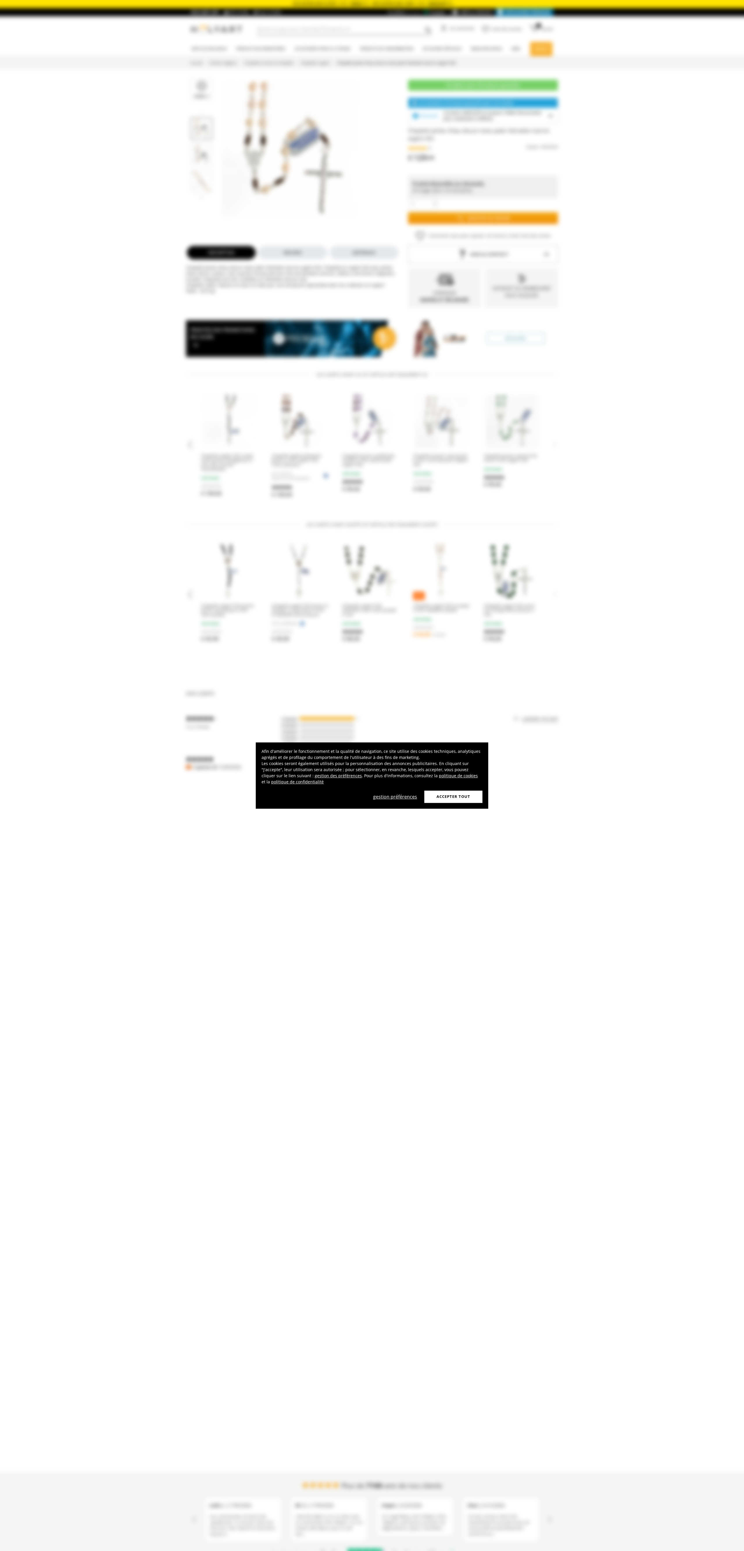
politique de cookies (458, 775)
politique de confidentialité (297, 782)
